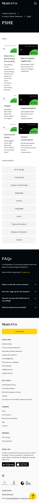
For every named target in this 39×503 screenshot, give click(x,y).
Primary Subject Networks (11, 348)
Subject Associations (9, 355)
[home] (9, 3)
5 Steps (4, 396)
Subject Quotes (7, 373)
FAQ (3, 422)
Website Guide (7, 344)
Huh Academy (6, 366)
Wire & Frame (27, 498)
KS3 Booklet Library (9, 385)
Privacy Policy (7, 490)
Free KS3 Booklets (8, 388)
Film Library (6, 437)
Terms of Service (7, 494)
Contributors (6, 415)
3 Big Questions (7, 369)
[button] (35, 3)
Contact (5, 426)
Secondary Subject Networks (12, 351)
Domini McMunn (13, 498)
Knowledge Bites (7, 359)
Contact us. (25, 272)
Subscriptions (7, 441)
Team (4, 411)
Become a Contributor (10, 418)
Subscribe (19, 331)
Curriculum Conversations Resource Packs (17, 399)
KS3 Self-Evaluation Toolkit (11, 392)
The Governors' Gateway (10, 362)
